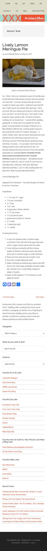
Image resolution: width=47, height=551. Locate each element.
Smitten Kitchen (8, 418)
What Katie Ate (8, 432)
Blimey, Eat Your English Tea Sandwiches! (18, 499)
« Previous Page (8, 297)
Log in (33, 543)
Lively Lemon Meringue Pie (15, 46)
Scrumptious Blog (9, 414)
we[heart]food (7, 427)
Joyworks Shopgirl (9, 378)
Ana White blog (8, 465)
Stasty (5, 423)
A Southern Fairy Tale (10, 405)
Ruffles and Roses (9, 387)
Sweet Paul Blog (9, 391)
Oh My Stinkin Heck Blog (12, 452)
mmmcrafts (7, 474)
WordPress (25, 543)
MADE (4, 469)
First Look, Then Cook (11, 409)
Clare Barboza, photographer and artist (17, 447)
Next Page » (40, 297)
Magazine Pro (27, 540)
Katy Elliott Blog (8, 382)
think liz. (5, 478)
